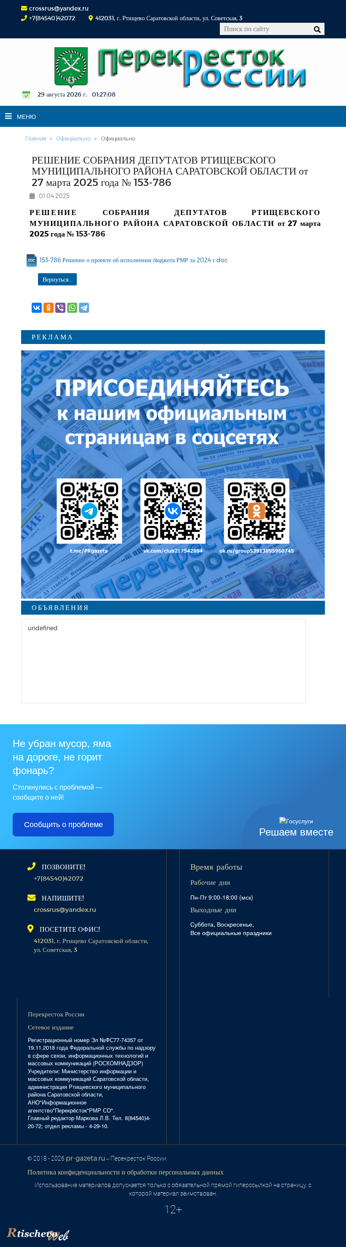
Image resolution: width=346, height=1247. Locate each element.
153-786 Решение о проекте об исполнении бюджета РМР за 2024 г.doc (134, 259)
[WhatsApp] (72, 308)
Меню (26, 116)
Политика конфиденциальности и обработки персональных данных (125, 1172)
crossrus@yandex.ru (59, 8)
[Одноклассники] (48, 308)
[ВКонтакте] (37, 308)
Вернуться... (57, 279)
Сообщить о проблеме (63, 824)
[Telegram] (84, 308)
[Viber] (60, 308)
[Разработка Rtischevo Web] (80, 1232)
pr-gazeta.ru (85, 1158)
